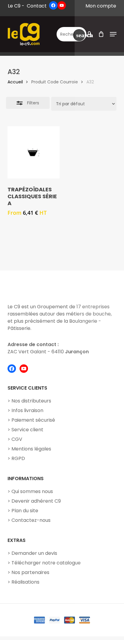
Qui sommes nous (32, 491)
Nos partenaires (30, 572)
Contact (37, 5)
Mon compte (100, 5)
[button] (113, 34)
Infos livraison (27, 410)
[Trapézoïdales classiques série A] (34, 152)
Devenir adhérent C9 (36, 501)
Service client (27, 429)
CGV (16, 439)
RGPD (18, 458)
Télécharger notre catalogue (46, 562)
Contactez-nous (31, 520)
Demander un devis (34, 553)
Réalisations (25, 582)
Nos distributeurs (31, 400)
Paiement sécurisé (33, 420)
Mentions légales (31, 448)
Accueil (15, 82)
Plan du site (24, 510)
